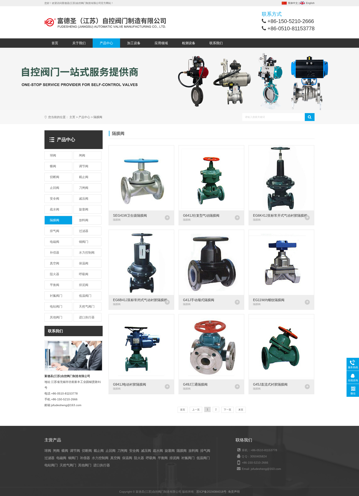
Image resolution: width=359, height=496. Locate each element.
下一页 (227, 409)
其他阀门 (85, 465)
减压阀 (146, 450)
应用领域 (161, 43)
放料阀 (193, 450)
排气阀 (205, 450)
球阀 (48, 450)
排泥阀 (175, 458)
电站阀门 (51, 465)
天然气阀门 (68, 465)
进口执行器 (101, 465)
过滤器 (49, 458)
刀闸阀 (122, 450)
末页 (240, 409)
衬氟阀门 (188, 458)
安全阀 (134, 450)
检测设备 (188, 43)
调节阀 (75, 450)
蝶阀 (65, 450)
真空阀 (115, 458)
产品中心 (106, 43)
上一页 (196, 409)
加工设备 (133, 43)
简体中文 (293, 3)
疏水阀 (158, 450)
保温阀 (127, 458)
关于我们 (79, 43)
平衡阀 (163, 458)
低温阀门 (203, 458)
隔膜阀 (97, 117)
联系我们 (216, 43)
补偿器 (85, 458)
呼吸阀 (151, 458)
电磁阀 (61, 458)
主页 (72, 117)
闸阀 (56, 450)
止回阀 (111, 450)
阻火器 (139, 458)
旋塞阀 (170, 450)
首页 (55, 43)
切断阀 (87, 450)
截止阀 (99, 450)
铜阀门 (73, 458)
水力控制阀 (100, 458)
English (310, 3)
